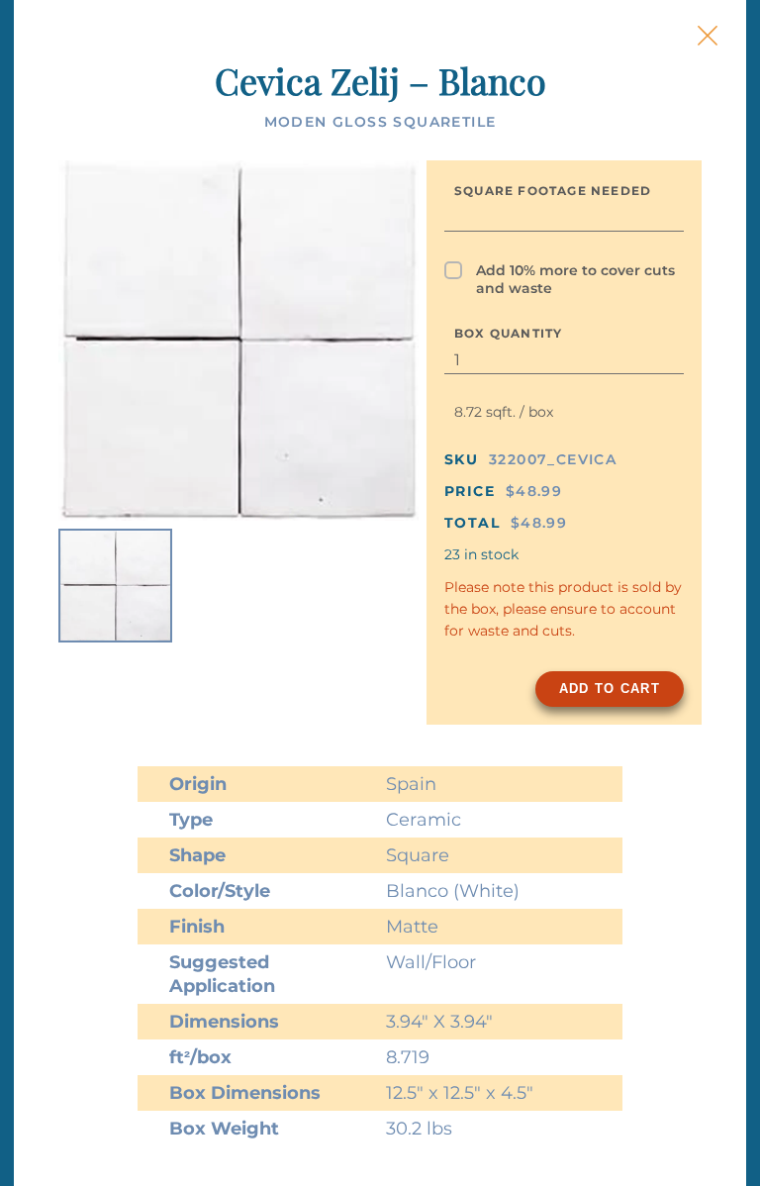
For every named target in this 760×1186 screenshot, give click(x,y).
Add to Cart (609, 688)
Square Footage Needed (552, 190)
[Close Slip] (707, 36)
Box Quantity (508, 333)
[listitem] (115, 585)
